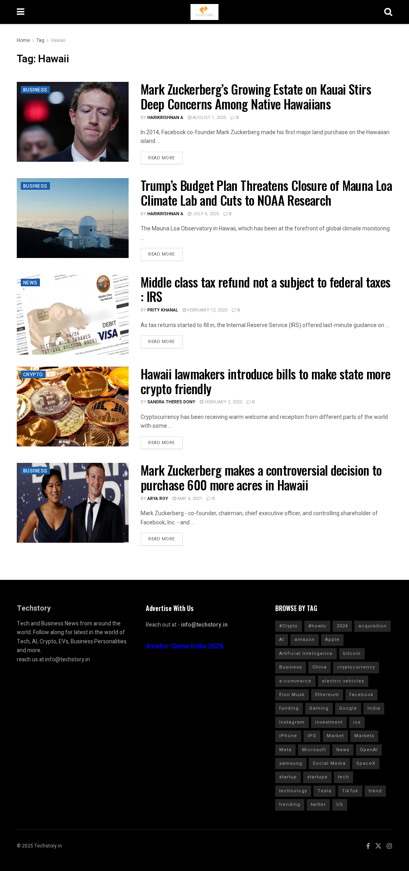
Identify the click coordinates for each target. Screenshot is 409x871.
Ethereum (327, 694)
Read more (161, 158)
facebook (361, 694)
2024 (342, 626)
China (319, 667)
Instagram (292, 722)
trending (289, 804)
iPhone (288, 735)
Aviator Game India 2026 (185, 646)
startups (317, 777)
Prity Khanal (162, 310)
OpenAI (369, 749)
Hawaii (58, 40)
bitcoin (352, 653)
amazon (304, 639)
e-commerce (295, 681)
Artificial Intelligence (306, 653)
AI (281, 639)
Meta (285, 749)
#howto (317, 626)
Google (348, 708)
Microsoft (314, 749)
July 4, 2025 (205, 213)
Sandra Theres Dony (171, 402)
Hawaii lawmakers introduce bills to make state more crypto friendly (265, 381)
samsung (290, 763)
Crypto (33, 374)
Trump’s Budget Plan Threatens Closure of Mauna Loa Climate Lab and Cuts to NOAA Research (266, 192)
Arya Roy (157, 498)
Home (23, 40)
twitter (318, 804)
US (339, 804)
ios (357, 722)
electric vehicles (343, 681)
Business (35, 89)
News (30, 282)
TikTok (350, 791)
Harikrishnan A (165, 117)
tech (343, 777)
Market (335, 735)
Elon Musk (292, 694)
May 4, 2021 (189, 498)
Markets (364, 735)
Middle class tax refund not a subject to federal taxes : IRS (265, 289)
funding (289, 708)
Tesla (325, 791)
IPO (312, 735)
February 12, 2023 (206, 310)
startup (288, 777)
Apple (332, 639)
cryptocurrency (356, 667)
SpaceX (365, 763)
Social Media (329, 763)
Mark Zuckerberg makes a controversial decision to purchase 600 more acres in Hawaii (261, 477)
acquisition (372, 626)
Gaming (319, 708)
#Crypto (288, 626)
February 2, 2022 (222, 402)
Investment (329, 722)
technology (293, 791)
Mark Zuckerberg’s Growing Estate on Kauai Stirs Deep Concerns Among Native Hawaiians (256, 96)
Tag (40, 40)
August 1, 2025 (208, 117)
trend (375, 791)
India (373, 708)
